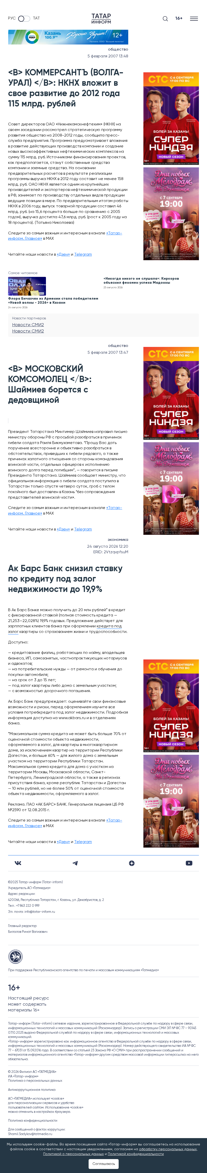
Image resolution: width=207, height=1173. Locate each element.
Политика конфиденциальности (32, 1120)
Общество (118, 50)
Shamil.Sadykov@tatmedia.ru (30, 1134)
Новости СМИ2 (28, 325)
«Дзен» (63, 255)
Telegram (83, 255)
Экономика (118, 540)
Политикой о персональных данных (73, 1154)
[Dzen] (131, 863)
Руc (12, 18)
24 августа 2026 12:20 (107, 547)
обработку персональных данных (168, 1149)
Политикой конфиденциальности (136, 1154)
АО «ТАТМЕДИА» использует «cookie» (36, 1098)
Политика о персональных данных (35, 1080)
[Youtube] (189, 863)
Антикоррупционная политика (32, 1090)
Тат (36, 18)
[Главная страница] (101, 19)
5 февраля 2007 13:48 (108, 56)
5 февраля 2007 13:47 (108, 353)
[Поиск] (165, 18)
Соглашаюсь (103, 1164)
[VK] (18, 863)
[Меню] (194, 19)
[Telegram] (75, 863)
